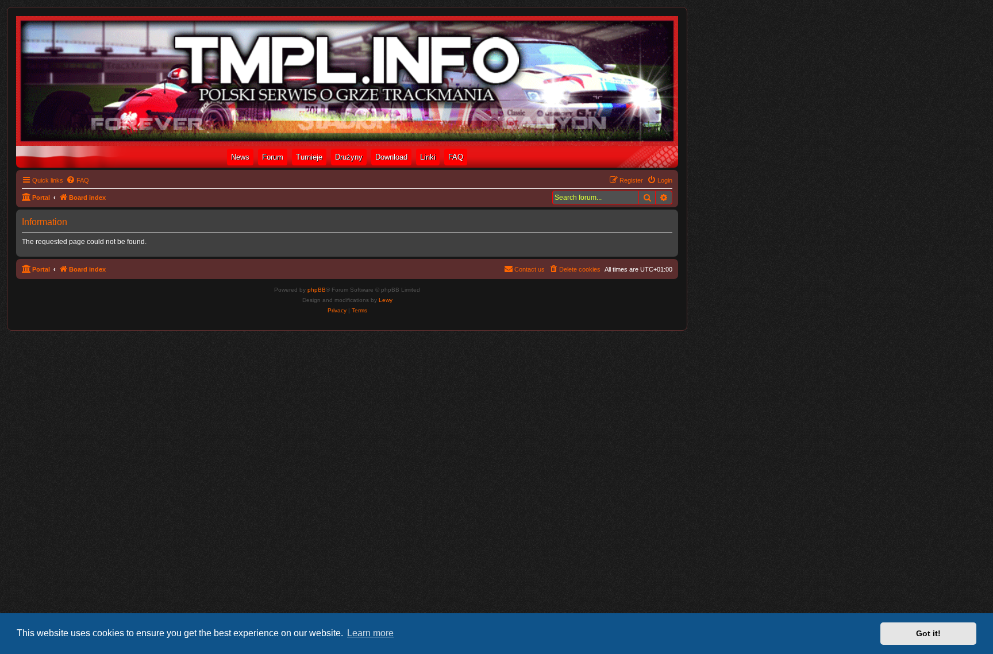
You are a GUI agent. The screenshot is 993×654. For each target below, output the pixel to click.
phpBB (316, 290)
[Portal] (347, 81)
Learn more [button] (370, 633)
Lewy (385, 300)
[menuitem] (77, 180)
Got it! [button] (928, 633)
